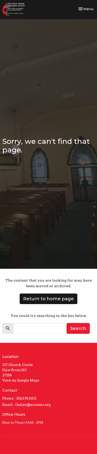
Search (78, 328)
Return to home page (48, 298)
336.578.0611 (26, 398)
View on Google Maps (20, 380)
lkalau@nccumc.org (33, 405)
